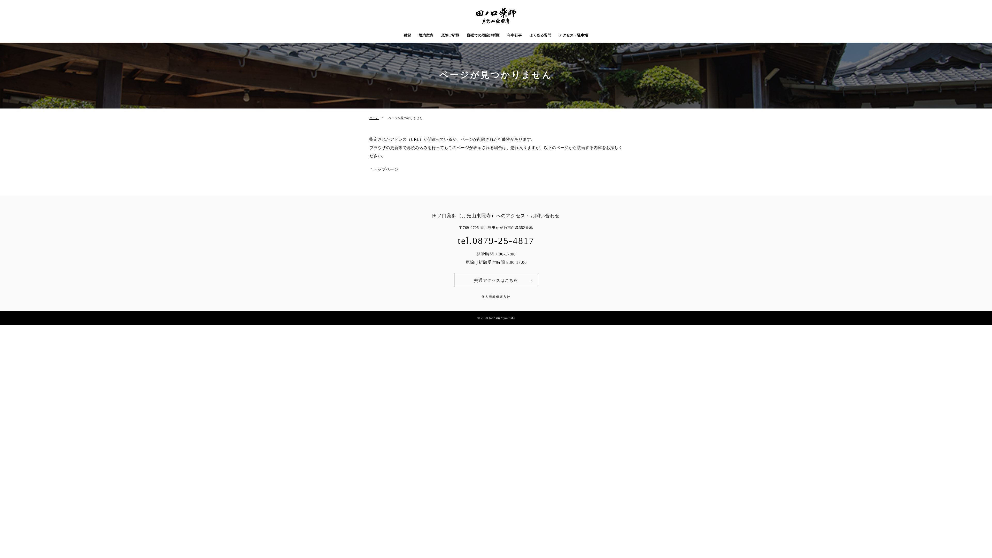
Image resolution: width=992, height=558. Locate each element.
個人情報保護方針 (496, 297)
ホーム (374, 118)
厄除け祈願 (450, 35)
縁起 (407, 35)
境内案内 (426, 35)
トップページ (385, 169)
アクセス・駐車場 (573, 35)
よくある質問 (540, 35)
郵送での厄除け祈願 (483, 35)
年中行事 (514, 35)
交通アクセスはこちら (496, 280)
